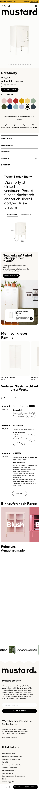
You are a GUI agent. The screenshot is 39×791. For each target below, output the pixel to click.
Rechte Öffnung (10, 85)
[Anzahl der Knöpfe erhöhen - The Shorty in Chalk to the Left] (10, 787)
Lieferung (5, 152)
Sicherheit (5, 165)
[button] (7, 81)
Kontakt (5, 762)
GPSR (4, 779)
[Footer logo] (19, 670)
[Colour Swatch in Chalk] (10, 314)
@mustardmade (13, 550)
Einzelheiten (6, 139)
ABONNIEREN (19, 711)
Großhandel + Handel (9, 768)
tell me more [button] (17, 485)
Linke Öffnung (9, 90)
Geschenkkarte (7, 773)
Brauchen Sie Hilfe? (9, 754)
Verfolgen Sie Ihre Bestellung (12, 756)
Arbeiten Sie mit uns (9, 770)
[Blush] (15, 524)
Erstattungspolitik (8, 782)
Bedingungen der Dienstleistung (13, 776)
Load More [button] (19, 493)
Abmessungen (7, 145)
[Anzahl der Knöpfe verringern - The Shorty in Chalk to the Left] (3, 787)
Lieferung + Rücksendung (11, 759)
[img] (6, 406)
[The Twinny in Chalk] (15, 358)
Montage (5, 158)
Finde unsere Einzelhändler (12, 765)
